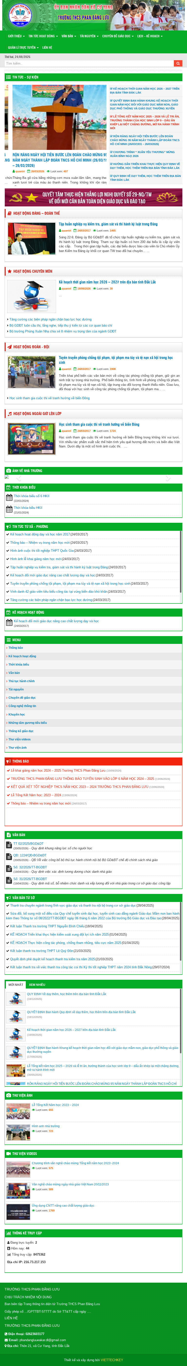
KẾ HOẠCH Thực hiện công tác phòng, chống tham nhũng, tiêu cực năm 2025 (65, 947)
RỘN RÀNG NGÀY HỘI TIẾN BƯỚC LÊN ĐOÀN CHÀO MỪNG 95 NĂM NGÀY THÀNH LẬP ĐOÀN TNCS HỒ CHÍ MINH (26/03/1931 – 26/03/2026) (54, 160)
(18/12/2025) (34, 1003)
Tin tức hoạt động (42, 36)
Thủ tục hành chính (22, 686)
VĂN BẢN (18, 840)
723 (51, 1135)
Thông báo (16, 652)
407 (58, 171)
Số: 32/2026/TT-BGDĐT (30, 871)
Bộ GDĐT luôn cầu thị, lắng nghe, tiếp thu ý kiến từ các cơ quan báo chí (60, 330)
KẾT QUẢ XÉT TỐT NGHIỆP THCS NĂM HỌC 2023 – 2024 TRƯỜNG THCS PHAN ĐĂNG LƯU (79, 791)
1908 (113, 373)
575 (51, 1172)
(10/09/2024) (114, 775)
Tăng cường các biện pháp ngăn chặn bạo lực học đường (50, 324)
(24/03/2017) (79, 807)
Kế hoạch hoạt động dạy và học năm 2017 (40, 539)
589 (51, 1193)
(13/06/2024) (162, 783)
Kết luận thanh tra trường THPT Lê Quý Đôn (41, 955)
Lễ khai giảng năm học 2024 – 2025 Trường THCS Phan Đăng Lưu (57, 775)
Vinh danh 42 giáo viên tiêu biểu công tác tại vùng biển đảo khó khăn (58, 596)
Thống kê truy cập (27, 1238)
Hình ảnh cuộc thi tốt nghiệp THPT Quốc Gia (42, 555)
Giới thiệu (15, 36)
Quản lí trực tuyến (22, 47)
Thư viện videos (20, 744)
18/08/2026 (84, 292)
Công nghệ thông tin (22, 710)
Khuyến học (17, 719)
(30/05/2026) (34, 1079)
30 (111, 292)
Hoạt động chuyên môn (32, 276)
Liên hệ (47, 47)
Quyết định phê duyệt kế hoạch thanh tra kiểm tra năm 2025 (52, 963)
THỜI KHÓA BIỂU (23, 492)
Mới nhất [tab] (16, 989)
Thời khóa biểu (19, 669)
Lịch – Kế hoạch (148, 36)
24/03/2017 (84, 235)
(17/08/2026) (34, 1061)
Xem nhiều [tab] (37, 989)
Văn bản (68, 36)
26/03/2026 (29, 171)
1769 (52, 1214)
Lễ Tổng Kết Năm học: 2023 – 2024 (35, 800)
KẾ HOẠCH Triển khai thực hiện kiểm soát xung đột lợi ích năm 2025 (59, 939)
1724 (113, 435)
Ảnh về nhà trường (27, 475)
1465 (113, 235)
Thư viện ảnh (18, 752)
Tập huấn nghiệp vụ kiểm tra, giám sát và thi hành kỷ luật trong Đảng (108, 229)
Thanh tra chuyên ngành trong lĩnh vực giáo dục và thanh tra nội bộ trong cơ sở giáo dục (73, 910)
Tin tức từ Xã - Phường (30, 531)
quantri (12, 171)
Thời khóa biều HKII (28, 512)
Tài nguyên (88, 36)
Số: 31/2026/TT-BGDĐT (30, 883)
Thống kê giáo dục (21, 735)
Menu (16, 645)
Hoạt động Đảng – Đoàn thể (36, 218)
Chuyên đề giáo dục (116, 36)
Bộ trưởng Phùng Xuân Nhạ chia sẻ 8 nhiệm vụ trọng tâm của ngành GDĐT (62, 336)
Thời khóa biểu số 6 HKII (31, 501)
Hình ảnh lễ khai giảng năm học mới (35, 563)
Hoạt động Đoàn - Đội (31, 352)
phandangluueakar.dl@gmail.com (42, 1344)
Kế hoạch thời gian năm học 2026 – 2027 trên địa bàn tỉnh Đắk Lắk (107, 287)
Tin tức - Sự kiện (25, 77)
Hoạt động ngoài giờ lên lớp (37, 418)
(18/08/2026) (34, 1039)
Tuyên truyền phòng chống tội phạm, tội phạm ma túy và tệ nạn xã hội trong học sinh (116, 365)
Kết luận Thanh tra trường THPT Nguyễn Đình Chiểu (47, 931)
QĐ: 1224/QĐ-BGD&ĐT (30, 860)
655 (51, 1114)
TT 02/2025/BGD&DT (28, 848)
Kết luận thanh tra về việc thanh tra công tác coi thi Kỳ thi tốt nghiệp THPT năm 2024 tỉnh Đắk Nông (81, 972)
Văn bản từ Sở (23, 902)
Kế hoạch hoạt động (28, 617)
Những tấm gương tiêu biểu (28, 727)
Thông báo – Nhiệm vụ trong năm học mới (40, 547)
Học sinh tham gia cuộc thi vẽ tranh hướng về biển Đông (49, 403)
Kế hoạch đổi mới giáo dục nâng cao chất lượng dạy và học (52, 580)
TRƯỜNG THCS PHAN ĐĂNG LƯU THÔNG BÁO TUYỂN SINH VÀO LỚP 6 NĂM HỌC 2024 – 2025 (82, 783)
